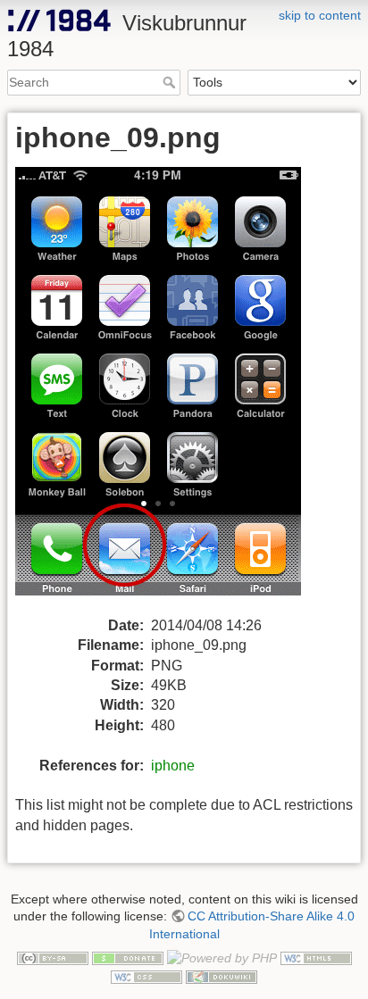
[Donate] (127, 958)
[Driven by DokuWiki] (221, 976)
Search (171, 82)
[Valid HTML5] (316, 958)
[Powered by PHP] (222, 958)
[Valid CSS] (146, 976)
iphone (173, 765)
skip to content (320, 15)
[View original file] (168, 390)
